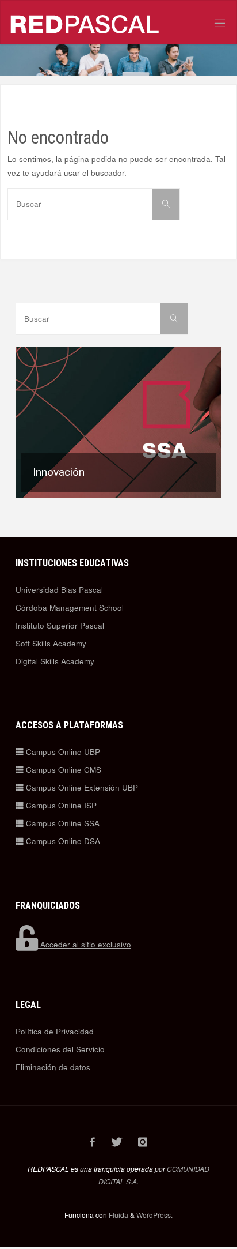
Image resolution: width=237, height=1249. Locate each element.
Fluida (117, 1215)
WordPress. (154, 1215)
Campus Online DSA (62, 841)
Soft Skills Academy (51, 643)
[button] (118, 422)
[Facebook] (92, 1141)
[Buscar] (165, 204)
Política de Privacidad (55, 1031)
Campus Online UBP (62, 751)
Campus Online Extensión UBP (81, 787)
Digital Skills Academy (55, 661)
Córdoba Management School (70, 607)
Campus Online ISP (60, 805)
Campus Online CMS (62, 769)
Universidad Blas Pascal (59, 589)
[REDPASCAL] (85, 22)
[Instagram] (143, 1141)
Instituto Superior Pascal (60, 625)
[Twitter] (116, 1141)
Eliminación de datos (53, 1067)
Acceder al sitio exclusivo (84, 944)
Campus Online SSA (62, 823)
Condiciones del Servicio (60, 1049)
